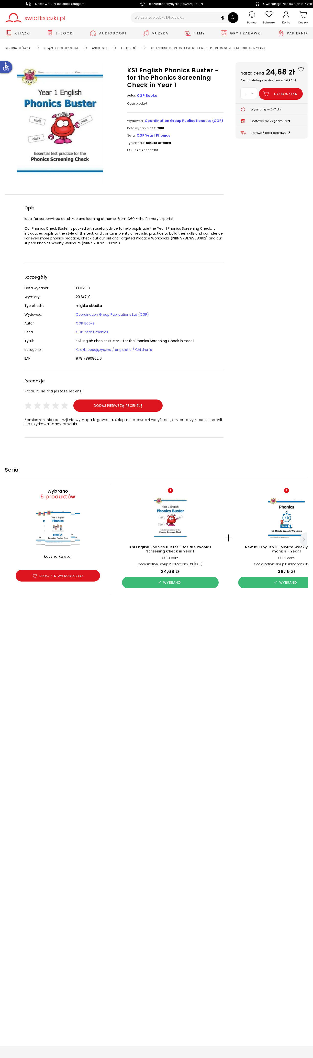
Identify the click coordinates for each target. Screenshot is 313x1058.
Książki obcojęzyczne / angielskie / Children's (114, 349)
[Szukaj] (233, 17)
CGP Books (147, 95)
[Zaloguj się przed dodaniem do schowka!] (300, 69)
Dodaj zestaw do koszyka (61, 576)
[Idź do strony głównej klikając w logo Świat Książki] (35, 17)
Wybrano (172, 582)
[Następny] (303, 539)
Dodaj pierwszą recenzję (118, 405)
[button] (222, 18)
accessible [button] (6, 66)
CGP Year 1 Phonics (153, 135)
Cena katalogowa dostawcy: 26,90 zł (268, 80)
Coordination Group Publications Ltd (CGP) (184, 120)
